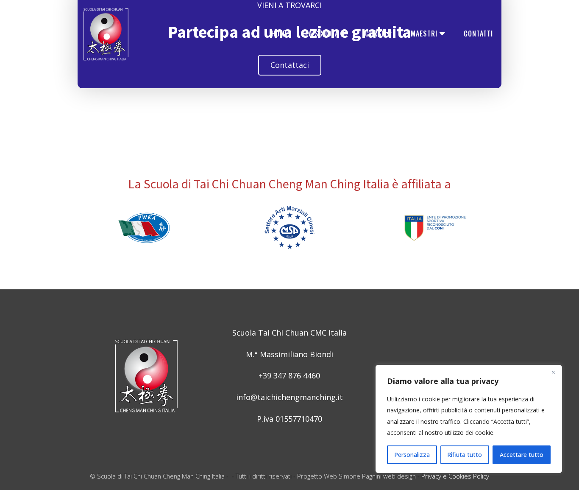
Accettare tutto (521, 455)
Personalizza (412, 455)
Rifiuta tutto (464, 455)
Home (279, 33)
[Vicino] (553, 372)
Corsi (374, 33)
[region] (469, 419)
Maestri (424, 33)
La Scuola (322, 33)
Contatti (478, 33)
